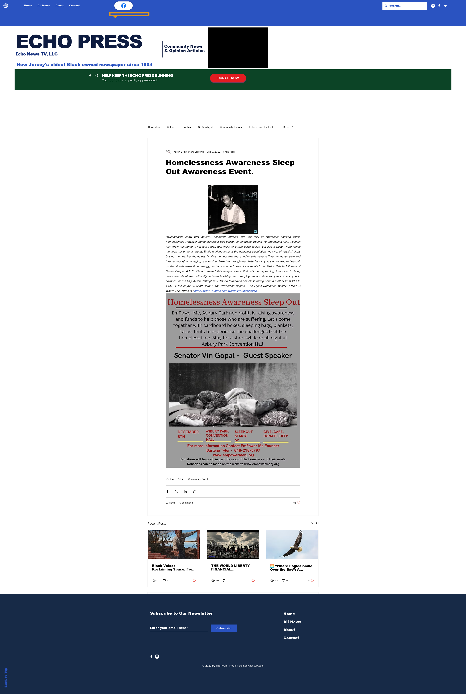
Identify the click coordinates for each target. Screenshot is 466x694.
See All (315, 523)
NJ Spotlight (205, 126)
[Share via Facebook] (167, 491)
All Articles (153, 126)
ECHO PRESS (78, 41)
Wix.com (259, 665)
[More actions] (298, 152)
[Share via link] (194, 491)
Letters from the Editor (262, 126)
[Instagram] (433, 6)
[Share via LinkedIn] (185, 491)
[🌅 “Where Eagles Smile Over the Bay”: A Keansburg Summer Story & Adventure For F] (292, 544)
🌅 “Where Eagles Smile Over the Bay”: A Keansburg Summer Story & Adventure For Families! (291, 567)
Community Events (231, 126)
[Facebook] (439, 6)
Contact (291, 638)
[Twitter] (445, 6)
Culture (171, 126)
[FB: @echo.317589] (123, 5)
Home (289, 614)
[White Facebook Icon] (151, 657)
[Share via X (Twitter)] (176, 491)
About (289, 630)
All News (292, 622)
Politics (187, 126)
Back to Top (5, 678)
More (286, 126)
